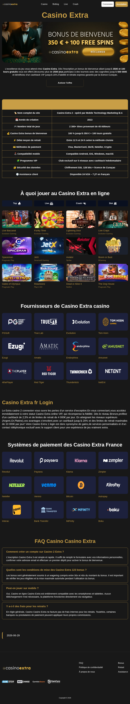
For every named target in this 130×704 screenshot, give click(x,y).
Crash (79, 203)
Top (15, 203)
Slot (111, 203)
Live (47, 203)
